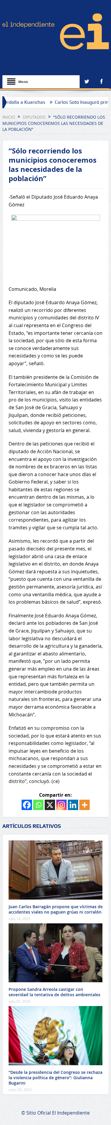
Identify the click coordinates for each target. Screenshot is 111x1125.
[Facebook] (27, 805)
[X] (50, 805)
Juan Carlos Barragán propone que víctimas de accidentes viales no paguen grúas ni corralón (56, 909)
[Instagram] (61, 805)
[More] (84, 805)
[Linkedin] (73, 805)
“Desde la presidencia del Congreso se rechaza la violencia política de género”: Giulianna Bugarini (55, 1077)
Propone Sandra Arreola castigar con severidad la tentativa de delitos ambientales (54, 991)
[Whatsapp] (38, 805)
